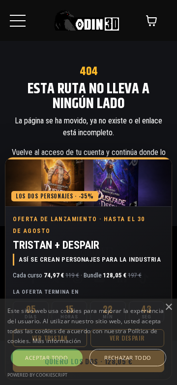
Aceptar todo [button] (46, 357)
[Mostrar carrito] (151, 21)
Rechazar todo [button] (127, 357)
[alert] (88, 342)
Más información (56, 341)
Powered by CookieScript (37, 375)
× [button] (168, 307)
